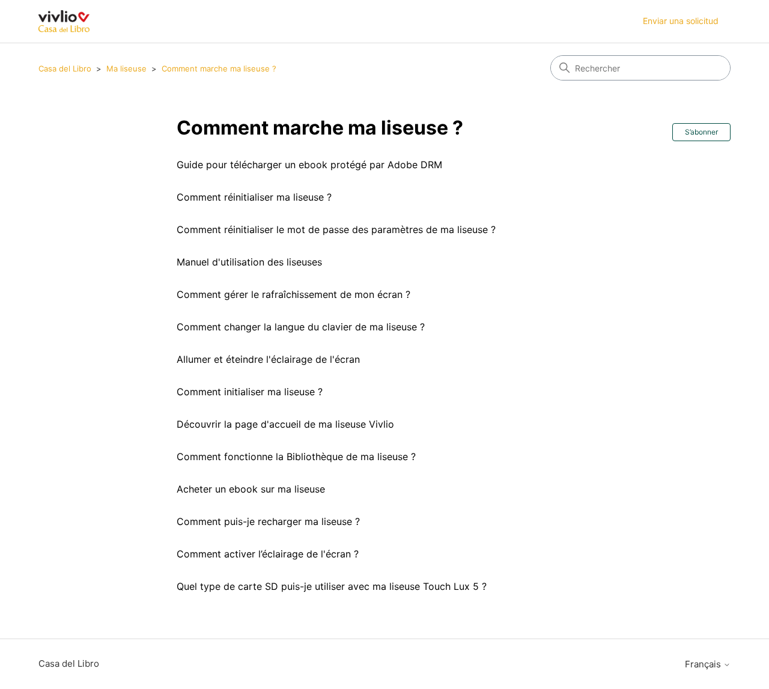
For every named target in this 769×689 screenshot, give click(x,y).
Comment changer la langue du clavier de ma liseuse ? (301, 327)
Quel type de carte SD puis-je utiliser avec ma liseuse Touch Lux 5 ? (332, 586)
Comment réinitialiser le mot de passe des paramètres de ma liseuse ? (336, 229)
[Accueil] (64, 21)
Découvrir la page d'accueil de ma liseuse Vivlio (285, 424)
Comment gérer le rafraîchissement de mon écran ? (293, 294)
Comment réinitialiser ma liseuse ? (254, 197)
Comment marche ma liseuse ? (219, 68)
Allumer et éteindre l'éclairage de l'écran (268, 359)
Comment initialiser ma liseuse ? (250, 392)
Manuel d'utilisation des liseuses (249, 262)
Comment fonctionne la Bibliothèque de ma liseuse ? (296, 457)
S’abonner (701, 131)
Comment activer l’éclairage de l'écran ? (268, 554)
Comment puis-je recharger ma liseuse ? (268, 521)
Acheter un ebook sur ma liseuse (251, 489)
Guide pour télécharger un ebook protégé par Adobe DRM (309, 165)
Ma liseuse (126, 68)
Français (704, 664)
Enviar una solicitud (681, 21)
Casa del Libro (64, 68)
